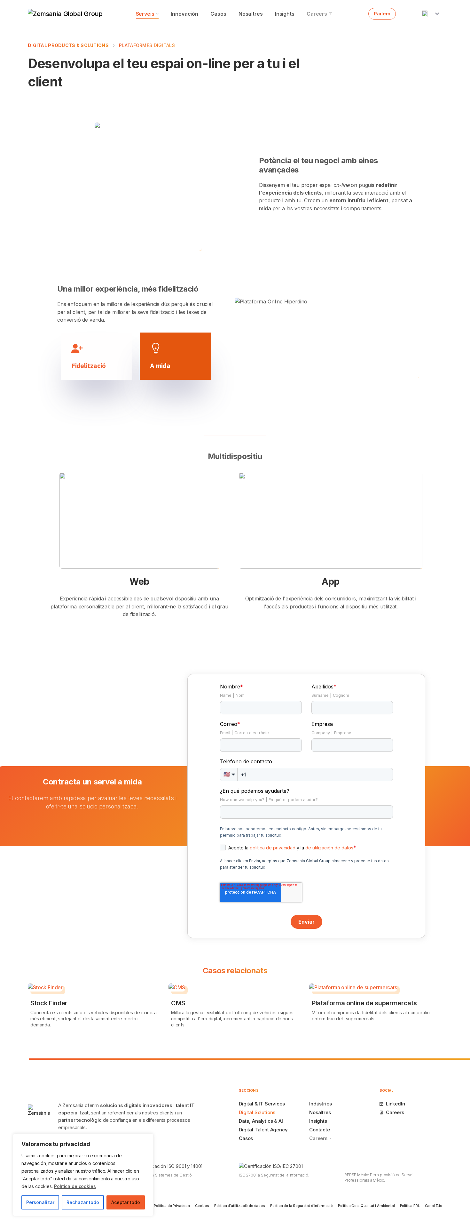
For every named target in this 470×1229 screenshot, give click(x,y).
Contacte (319, 1130)
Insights (284, 14)
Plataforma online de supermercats (364, 1003)
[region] (83, 1175)
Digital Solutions (257, 1112)
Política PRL (410, 1205)
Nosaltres (251, 14)
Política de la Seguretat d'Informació (301, 1205)
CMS (178, 1003)
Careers (317, 14)
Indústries (320, 1104)
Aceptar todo (125, 1202)
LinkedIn (395, 1104)
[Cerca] (147, 1139)
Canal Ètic (433, 1205)
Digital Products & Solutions (68, 45)
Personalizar (40, 1202)
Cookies (202, 1205)
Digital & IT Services (262, 1104)
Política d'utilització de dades (239, 1205)
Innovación (184, 14)
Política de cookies (75, 1186)
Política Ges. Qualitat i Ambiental (366, 1205)
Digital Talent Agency (263, 1130)
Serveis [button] (145, 14)
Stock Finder (48, 1003)
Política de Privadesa (172, 1205)
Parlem (382, 14)
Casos (218, 14)
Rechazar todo (83, 1202)
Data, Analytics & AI (261, 1121)
